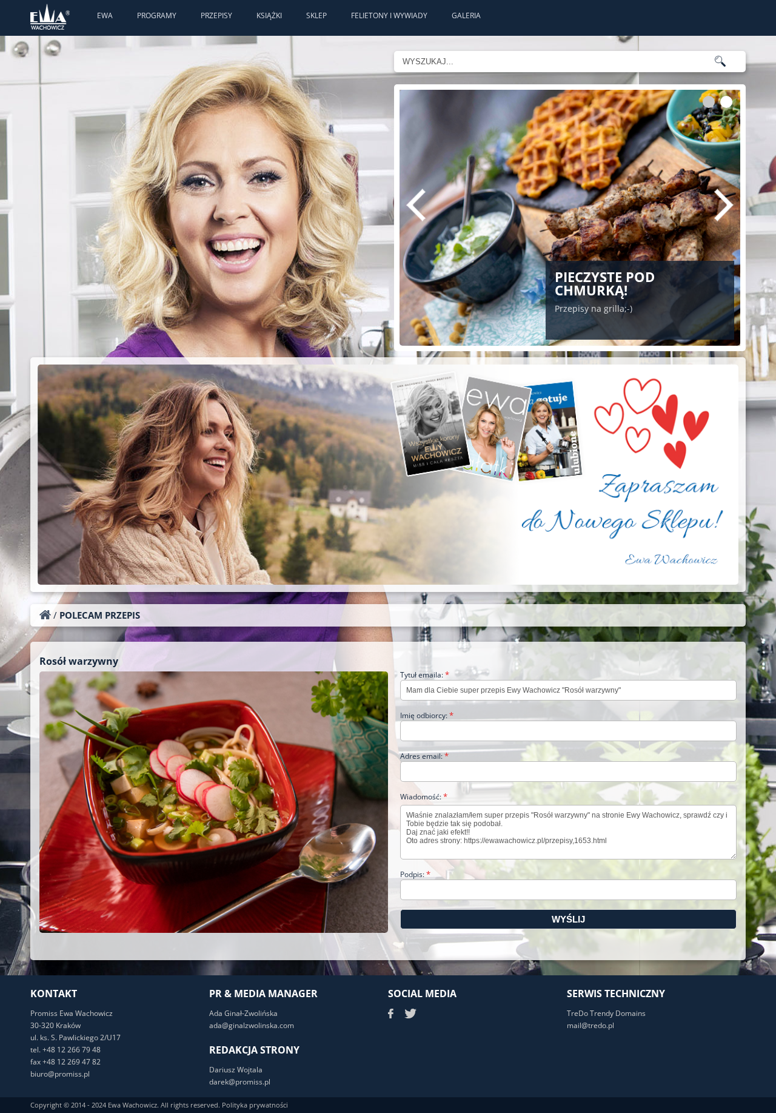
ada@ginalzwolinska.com (251, 1025)
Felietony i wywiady (389, 15)
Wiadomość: (423, 797)
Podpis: (415, 874)
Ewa (105, 15)
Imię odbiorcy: (426, 715)
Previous (416, 205)
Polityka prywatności (255, 1104)
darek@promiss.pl (239, 1082)
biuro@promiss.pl (60, 1074)
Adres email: (424, 756)
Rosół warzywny (78, 661)
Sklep (316, 15)
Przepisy (216, 15)
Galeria (466, 15)
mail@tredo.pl (590, 1025)
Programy (156, 15)
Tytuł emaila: (424, 675)
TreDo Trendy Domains (606, 1013)
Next (724, 205)
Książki (269, 15)
